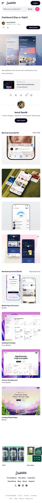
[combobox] (14, 9)
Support (31, 481)
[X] (15, 485)
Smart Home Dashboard (25, 84)
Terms (20, 495)
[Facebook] (19, 485)
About (25, 481)
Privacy (26, 495)
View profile (36, 133)
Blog (19, 481)
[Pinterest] (26, 485)
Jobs (10, 498)
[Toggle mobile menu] (3, 3)
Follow (18, 24)
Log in (35, 3)
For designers (11, 478)
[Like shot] (3, 27)
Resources (29, 498)
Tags (15, 498)
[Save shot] (7, 27)
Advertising (12, 481)
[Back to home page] (11, 3)
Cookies (34, 495)
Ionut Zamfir (10, 22)
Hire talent (22, 478)
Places (21, 498)
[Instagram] (23, 485)
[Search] (37, 9)
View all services (34, 271)
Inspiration (31, 478)
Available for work (11, 24)
